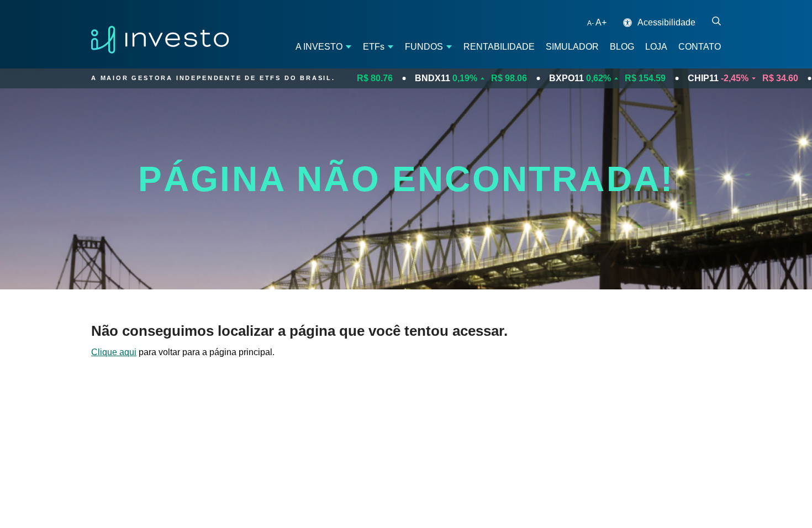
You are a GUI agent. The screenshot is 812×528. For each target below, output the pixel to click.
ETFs (373, 46)
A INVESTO (319, 46)
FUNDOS (424, 46)
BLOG (622, 46)
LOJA (656, 46)
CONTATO (699, 46)
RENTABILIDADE (499, 46)
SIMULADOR (572, 46)
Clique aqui (113, 352)
